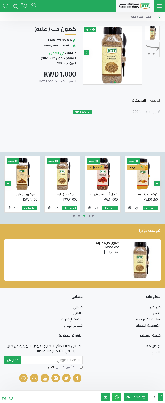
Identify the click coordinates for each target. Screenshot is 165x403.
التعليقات (139, 101)
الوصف (155, 101)
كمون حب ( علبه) (67, 194)
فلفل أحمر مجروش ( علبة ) (102, 194)
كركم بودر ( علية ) (147, 194)
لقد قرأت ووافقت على (61, 367)
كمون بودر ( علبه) (26, 194)
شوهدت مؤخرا (150, 231)
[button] (138, 52)
